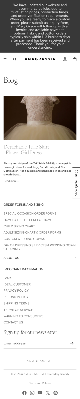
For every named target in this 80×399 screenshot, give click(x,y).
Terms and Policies (40, 383)
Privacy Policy (16, 291)
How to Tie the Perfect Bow (27, 220)
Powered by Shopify (57, 374)
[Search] (15, 59)
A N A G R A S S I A (32, 374)
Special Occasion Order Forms (30, 213)
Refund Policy (16, 297)
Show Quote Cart (76, 183)
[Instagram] (32, 392)
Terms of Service (18, 310)
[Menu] (5, 59)
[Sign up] (71, 343)
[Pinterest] (55, 392)
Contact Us (13, 322)
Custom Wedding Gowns (24, 239)
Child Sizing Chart (19, 226)
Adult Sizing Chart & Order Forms (32, 232)
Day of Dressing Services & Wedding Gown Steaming (40, 247)
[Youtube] (40, 392)
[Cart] (75, 59)
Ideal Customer (17, 284)
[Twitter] (47, 392)
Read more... (11, 181)
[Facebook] (24, 392)
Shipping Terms (17, 303)
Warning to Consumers (23, 316)
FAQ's (8, 278)
